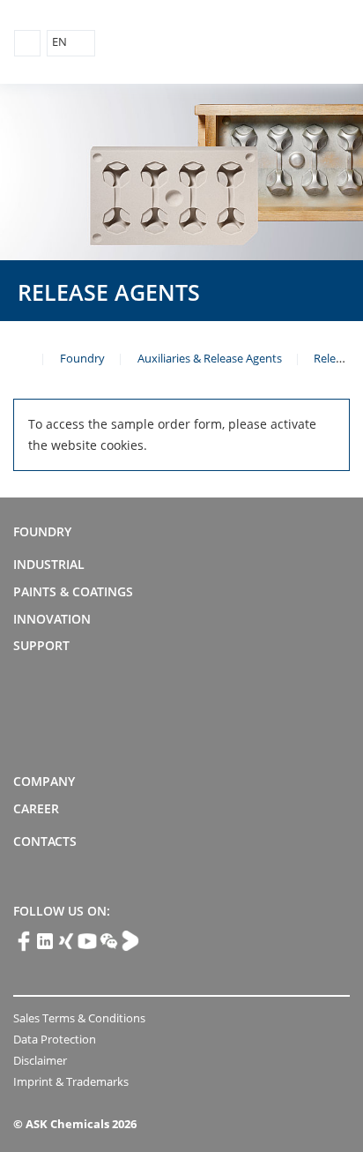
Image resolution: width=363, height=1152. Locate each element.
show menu (27, 43)
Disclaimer (40, 1060)
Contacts (45, 841)
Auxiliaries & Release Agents (209, 358)
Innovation (52, 618)
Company (44, 781)
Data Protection (54, 1039)
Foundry (82, 358)
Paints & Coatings (73, 591)
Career (36, 808)
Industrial (49, 564)
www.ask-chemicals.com (20, 357)
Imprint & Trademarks (71, 1081)
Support (41, 645)
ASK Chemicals (267, 43)
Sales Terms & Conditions (79, 1018)
